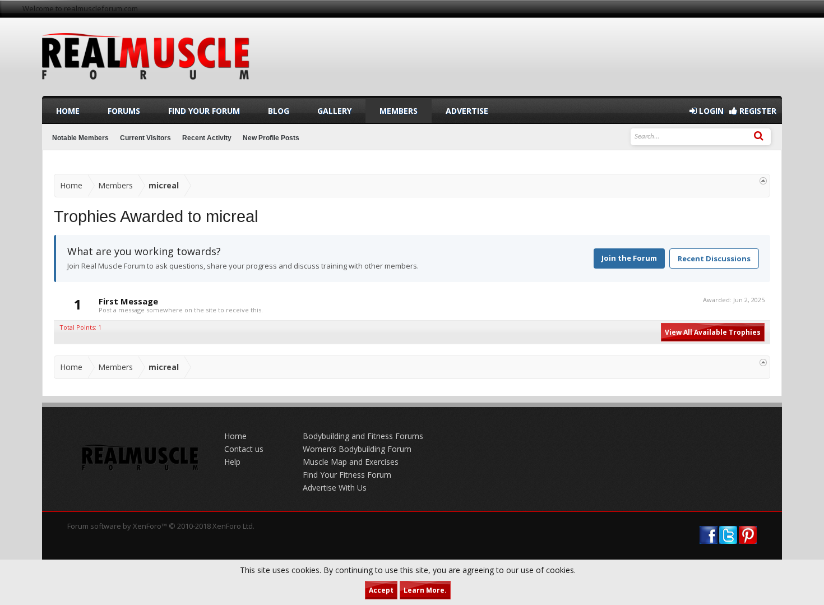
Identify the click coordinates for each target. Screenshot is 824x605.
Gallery (334, 110)
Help (232, 461)
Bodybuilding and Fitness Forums (363, 436)
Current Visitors (145, 138)
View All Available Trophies (713, 332)
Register (756, 110)
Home (68, 110)
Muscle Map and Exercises (351, 461)
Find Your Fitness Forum (347, 474)
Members (398, 110)
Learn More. (425, 590)
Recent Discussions (714, 258)
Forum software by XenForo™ (160, 526)
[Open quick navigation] (763, 180)
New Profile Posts (271, 138)
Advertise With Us (335, 487)
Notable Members (80, 138)
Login (710, 110)
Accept (381, 590)
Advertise (467, 110)
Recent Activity (207, 138)
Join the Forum (629, 258)
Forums (124, 110)
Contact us (243, 449)
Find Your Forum (204, 110)
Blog (278, 110)
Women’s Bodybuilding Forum (357, 449)
